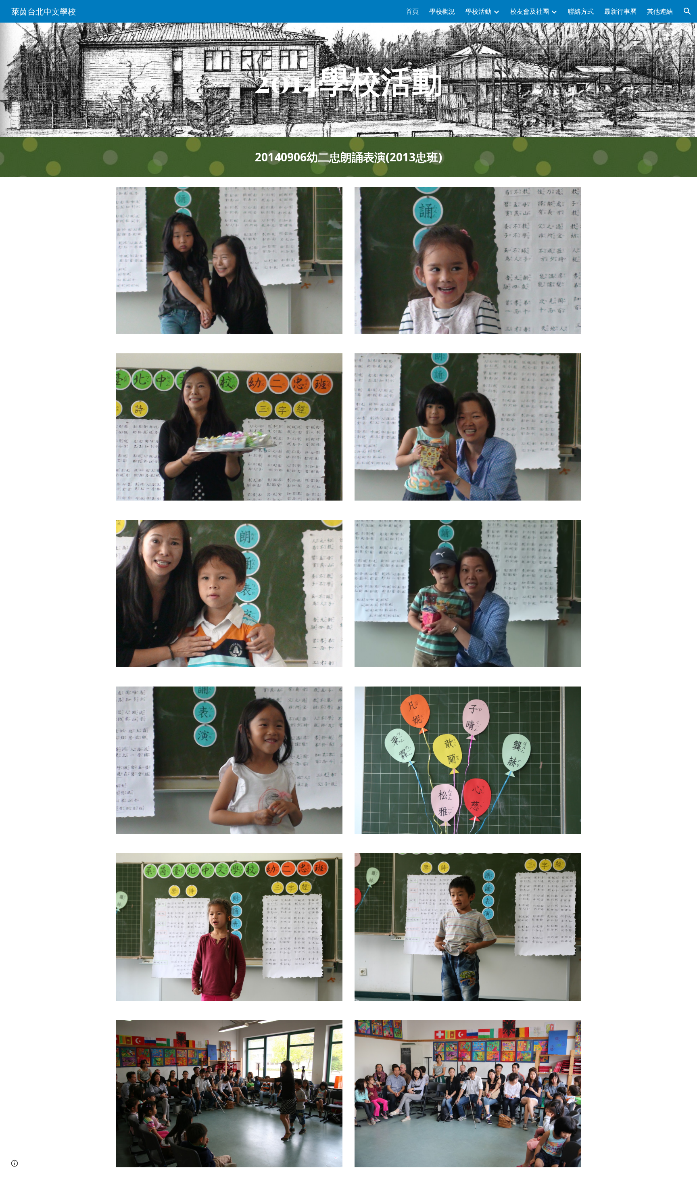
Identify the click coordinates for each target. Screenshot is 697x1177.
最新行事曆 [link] (620, 11)
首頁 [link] (412, 11)
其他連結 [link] (660, 11)
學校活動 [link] (478, 11)
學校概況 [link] (442, 11)
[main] (348, 80)
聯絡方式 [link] (581, 11)
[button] (687, 11)
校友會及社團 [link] (529, 11)
